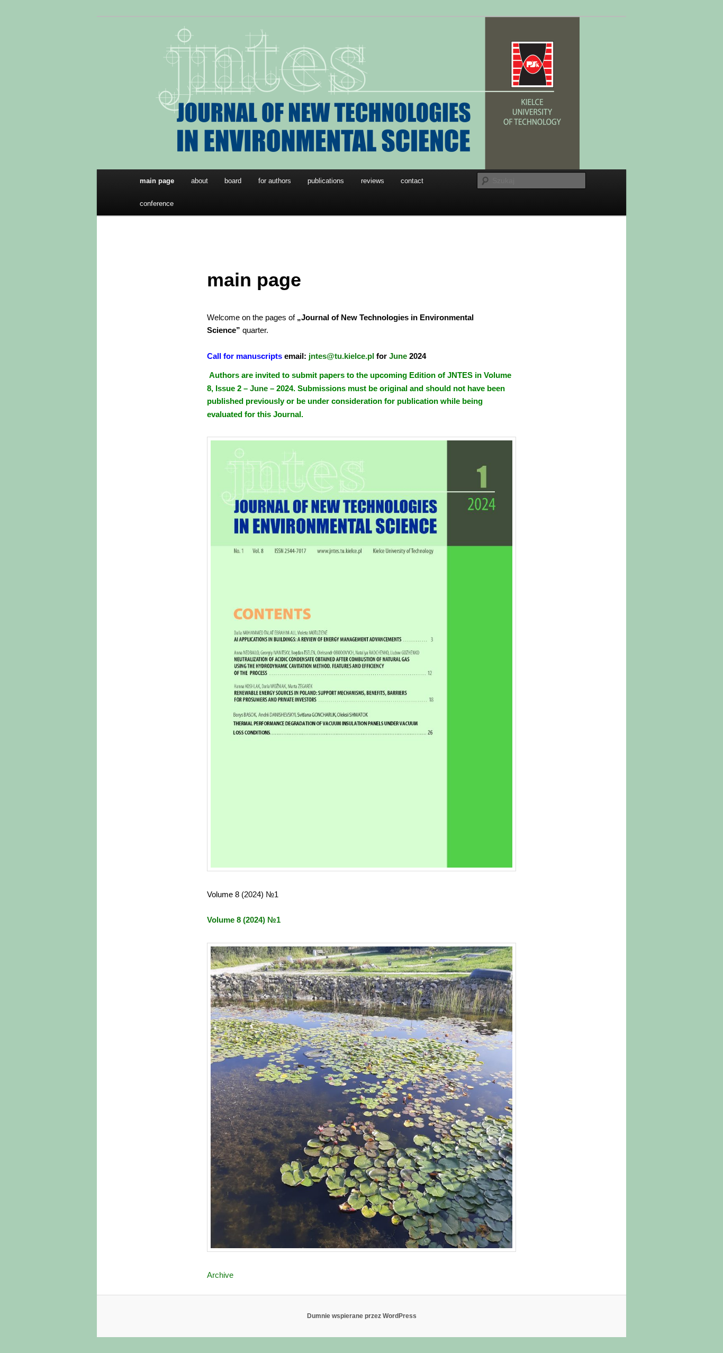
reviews (372, 181)
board (232, 181)
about (199, 181)
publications (326, 181)
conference (157, 204)
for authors (274, 181)
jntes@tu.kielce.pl (341, 355)
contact (412, 181)
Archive (220, 1274)
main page (157, 181)
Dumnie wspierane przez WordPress (362, 1316)
